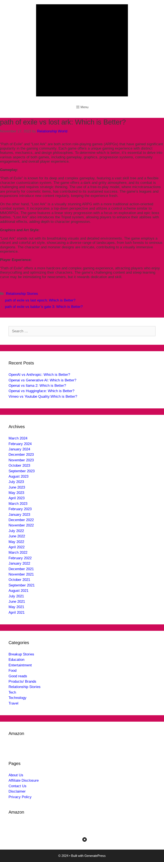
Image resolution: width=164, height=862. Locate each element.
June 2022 (17, 536)
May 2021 (16, 607)
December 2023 (21, 455)
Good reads (18, 676)
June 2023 (17, 487)
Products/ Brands (22, 681)
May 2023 (16, 493)
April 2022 (17, 547)
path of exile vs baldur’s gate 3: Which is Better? (44, 307)
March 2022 (18, 552)
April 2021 (17, 612)
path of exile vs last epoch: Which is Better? (40, 300)
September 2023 (22, 471)
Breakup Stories (21, 654)
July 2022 (16, 531)
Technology (17, 698)
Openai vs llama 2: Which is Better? (37, 386)
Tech (12, 692)
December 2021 (21, 569)
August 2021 (18, 591)
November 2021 (21, 574)
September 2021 (22, 585)
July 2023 (16, 482)
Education (16, 660)
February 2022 (20, 558)
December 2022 (21, 520)
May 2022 (16, 542)
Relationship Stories (22, 294)
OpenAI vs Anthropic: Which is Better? (39, 375)
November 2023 (21, 460)
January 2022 (19, 563)
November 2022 (21, 525)
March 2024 (18, 438)
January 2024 (19, 449)
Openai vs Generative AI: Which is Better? (42, 380)
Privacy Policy (20, 797)
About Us (16, 775)
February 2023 (20, 509)
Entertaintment (20, 665)
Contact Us (17, 786)
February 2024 (20, 444)
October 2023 (19, 465)
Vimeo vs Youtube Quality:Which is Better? (43, 396)
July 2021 (16, 596)
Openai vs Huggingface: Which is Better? (41, 391)
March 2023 (18, 504)
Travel (13, 703)
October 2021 (19, 580)
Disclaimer (17, 791)
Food (12, 671)
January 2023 (19, 515)
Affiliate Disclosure (24, 780)
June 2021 (17, 602)
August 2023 (18, 476)
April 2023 (17, 498)
